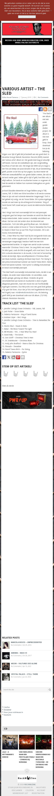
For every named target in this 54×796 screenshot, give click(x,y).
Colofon (7, 707)
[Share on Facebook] (4, 357)
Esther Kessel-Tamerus (10, 97)
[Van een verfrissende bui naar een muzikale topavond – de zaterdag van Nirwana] (43, 742)
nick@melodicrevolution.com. (27, 293)
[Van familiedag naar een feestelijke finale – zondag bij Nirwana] (27, 742)
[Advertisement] (27, 64)
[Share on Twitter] (9, 357)
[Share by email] (23, 357)
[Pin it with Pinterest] (18, 357)
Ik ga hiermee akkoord (27, 17)
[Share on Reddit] (13, 357)
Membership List (20, 793)
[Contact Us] (50, 109)
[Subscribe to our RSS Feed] (45, 109)
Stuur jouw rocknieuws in (13, 712)
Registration (38, 793)
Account (41, 790)
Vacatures (7, 715)
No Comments (43, 97)
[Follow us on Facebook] (41, 109)
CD (35, 97)
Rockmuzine (30, 784)
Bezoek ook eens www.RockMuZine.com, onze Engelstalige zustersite (27, 41)
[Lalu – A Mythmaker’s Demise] (10, 742)
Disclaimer (7, 710)
